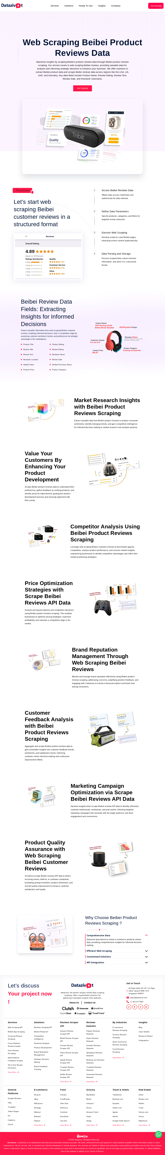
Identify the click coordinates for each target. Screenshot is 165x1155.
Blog (140, 1027)
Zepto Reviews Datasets (92, 1039)
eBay (36, 1099)
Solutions (68, 6)
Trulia (141, 1108)
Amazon (37, 1095)
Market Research (41, 1032)
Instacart (90, 1103)
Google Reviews (14, 1098)
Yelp (9, 1103)
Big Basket (90, 1095)
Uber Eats (64, 1103)
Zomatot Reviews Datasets (93, 1046)
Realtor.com (144, 1099)
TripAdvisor (117, 1095)
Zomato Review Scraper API (66, 1046)
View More (12, 1072)
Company (115, 6)
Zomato (63, 1095)
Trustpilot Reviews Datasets (93, 1068)
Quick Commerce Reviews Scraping (120, 1043)
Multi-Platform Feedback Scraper (15, 1059)
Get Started (156, 5)
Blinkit (88, 1099)
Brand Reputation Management (41, 1053)
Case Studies (144, 1032)
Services (54, 6)
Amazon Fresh (92, 1112)
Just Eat (63, 1121)
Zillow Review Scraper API (69, 1054)
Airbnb (115, 1116)
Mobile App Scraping (16, 1032)
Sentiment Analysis (42, 1043)
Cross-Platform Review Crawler (14, 1044)
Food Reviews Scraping (118, 1050)
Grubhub (63, 1112)
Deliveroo (64, 1108)
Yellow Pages (13, 1111)
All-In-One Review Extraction (15, 1066)
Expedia (116, 1103)
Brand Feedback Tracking (41, 1067)
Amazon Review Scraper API (66, 1032)
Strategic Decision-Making (42, 1060)
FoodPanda (65, 1099)
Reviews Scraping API (43, 1027)
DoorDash (64, 1116)
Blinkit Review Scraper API (69, 1039)
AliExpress (38, 1103)
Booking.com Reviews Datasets (95, 1061)
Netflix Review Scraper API (66, 1075)
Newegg (37, 1108)
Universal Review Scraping (15, 1037)
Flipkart (37, 1121)
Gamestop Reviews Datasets (94, 1075)
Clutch (10, 1124)
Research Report (146, 1036)
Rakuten (37, 1116)
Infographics (144, 1040)
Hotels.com (117, 1108)
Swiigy (89, 1121)
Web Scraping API (15, 1027)
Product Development (43, 1048)
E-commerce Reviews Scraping (120, 1028)
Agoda (115, 1112)
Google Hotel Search (121, 1121)
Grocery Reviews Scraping (120, 1036)
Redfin (141, 1103)
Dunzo (89, 1108)
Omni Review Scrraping (13, 1052)
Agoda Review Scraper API (66, 1061)
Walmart (37, 1112)
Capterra (11, 1120)
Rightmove (143, 1121)
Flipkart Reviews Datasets (93, 1032)
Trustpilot (11, 1107)
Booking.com (118, 1099)
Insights (102, 6)
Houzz (141, 1116)
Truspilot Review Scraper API (67, 1068)
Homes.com (143, 1112)
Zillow (141, 1095)
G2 (9, 1116)
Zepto (88, 1116)
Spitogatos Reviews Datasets (94, 1054)
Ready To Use (86, 6)
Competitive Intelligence (39, 1037)
